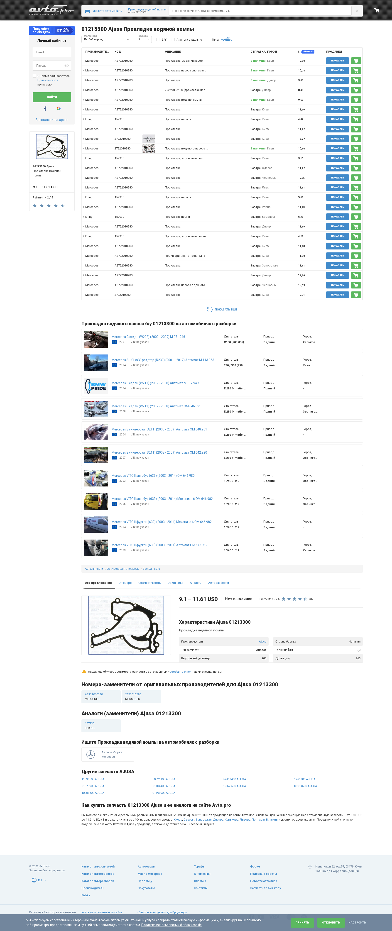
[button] (128, 39)
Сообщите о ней (180, 671)
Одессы (189, 819)
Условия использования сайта (101, 912)
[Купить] (356, 60)
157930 (119, 119)
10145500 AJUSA (234, 786)
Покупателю (146, 888)
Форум (255, 866)
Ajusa (262, 641)
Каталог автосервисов (97, 873)
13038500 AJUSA (92, 779)
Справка (200, 881)
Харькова (231, 819)
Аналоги (195, 582)
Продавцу (145, 881)
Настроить (357, 922)
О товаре (125, 582)
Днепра (218, 819)
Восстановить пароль (52, 120)
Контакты (201, 888)
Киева (178, 819)
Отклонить (331, 922)
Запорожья (204, 819)
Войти (52, 97)
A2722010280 (123, 60)
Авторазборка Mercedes (112, 754)
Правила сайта (47, 80)
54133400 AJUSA (234, 779)
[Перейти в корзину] (377, 10)
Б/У (164, 39)
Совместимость (149, 582)
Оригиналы (175, 582)
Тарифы (199, 866)
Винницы (272, 819)
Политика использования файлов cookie (171, 925)
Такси (216, 39)
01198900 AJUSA (163, 792)
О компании (202, 873)
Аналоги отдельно (189, 39)
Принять (302, 922)
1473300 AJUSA (305, 779)
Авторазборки (218, 582)
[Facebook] (45, 108)
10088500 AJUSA (92, 792)
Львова (245, 819)
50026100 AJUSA (163, 779)
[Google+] (59, 108)
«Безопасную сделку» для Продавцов (162, 912)
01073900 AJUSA (92, 786)
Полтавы (258, 819)
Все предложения (98, 582)
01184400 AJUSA (163, 786)
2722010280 (122, 138)
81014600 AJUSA (305, 786)
